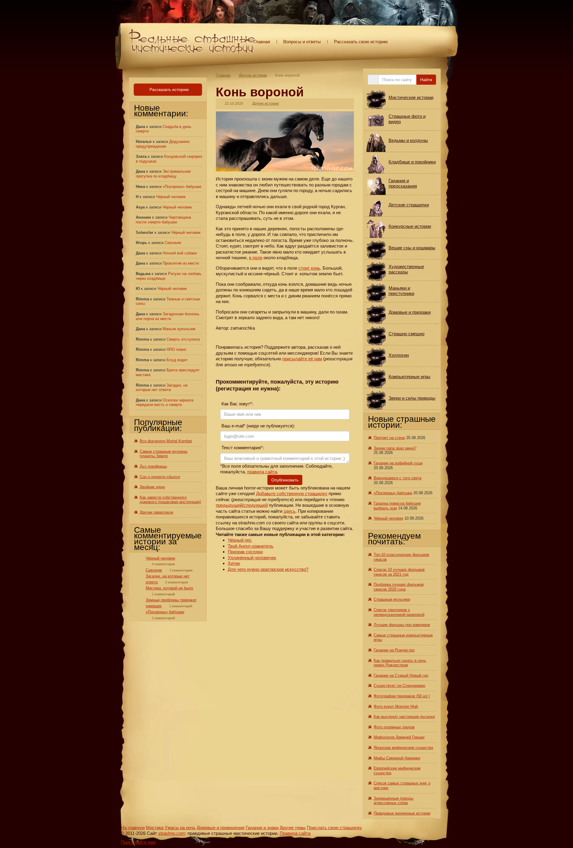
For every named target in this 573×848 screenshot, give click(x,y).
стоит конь (309, 268)
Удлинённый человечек (252, 557)
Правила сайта (295, 833)
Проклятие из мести (181, 263)
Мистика (155, 827)
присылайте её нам (302, 358)
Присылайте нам (138, 842)
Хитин (234, 563)
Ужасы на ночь (180, 827)
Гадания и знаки (262, 827)
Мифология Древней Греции (399, 737)
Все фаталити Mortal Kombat (166, 441)
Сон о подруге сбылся (160, 477)
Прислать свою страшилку (334, 827)
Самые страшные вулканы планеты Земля (163, 453)
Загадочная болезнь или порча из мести (167, 316)
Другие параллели (156, 512)
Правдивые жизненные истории (402, 813)
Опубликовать (284, 480)
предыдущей (229, 505)
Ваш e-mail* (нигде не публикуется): (257, 425)
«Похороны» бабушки (182, 186)
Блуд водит (177, 360)
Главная (261, 41)
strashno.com (171, 833)
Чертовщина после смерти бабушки (163, 219)
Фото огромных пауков (394, 727)
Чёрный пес (240, 540)
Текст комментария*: (242, 447)
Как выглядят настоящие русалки (404, 716)
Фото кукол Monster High (396, 706)
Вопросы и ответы (302, 41)
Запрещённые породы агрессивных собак (393, 800)
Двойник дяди (152, 487)
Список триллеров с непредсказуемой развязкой (399, 612)
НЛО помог (177, 349)
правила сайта (262, 471)
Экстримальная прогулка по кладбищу (163, 173)
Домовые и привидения (220, 827)
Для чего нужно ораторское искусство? (268, 569)
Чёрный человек (171, 196)
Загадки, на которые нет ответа (161, 387)
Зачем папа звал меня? (395, 448)
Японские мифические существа (403, 747)
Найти (426, 79)
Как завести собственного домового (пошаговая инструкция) (170, 499)
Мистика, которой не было (169, 588)
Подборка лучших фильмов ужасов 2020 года (399, 586)
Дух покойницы (153, 466)
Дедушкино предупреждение (163, 144)
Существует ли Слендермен (399, 685)
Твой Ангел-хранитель (250, 546)
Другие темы (293, 827)
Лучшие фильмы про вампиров (402, 625)
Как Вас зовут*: (236, 403)
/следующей (255, 505)
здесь (289, 511)
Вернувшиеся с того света (397, 478)
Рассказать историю (168, 89)
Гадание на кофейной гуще (398, 463)
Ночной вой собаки (180, 253)
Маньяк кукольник (179, 329)
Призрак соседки (245, 551)
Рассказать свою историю (361, 41)
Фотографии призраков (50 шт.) (402, 696)
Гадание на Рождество (394, 650)
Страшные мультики (392, 599)
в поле (255, 257)
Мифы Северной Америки (397, 758)
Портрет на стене (389, 437)
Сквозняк (173, 242)
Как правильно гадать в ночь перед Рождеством (400, 663)
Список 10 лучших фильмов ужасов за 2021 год (399, 572)
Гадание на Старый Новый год (401, 675)
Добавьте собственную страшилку (291, 493)
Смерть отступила (183, 339)
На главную (133, 827)
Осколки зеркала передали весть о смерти (164, 402)
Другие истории (253, 75)
